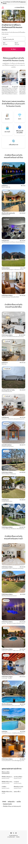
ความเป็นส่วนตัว (11, 837)
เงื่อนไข (17, 837)
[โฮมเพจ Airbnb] (3, 7)
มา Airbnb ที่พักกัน (19, 7)
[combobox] (13, 39)
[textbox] (7, 44)
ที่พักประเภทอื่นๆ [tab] (5, 772)
